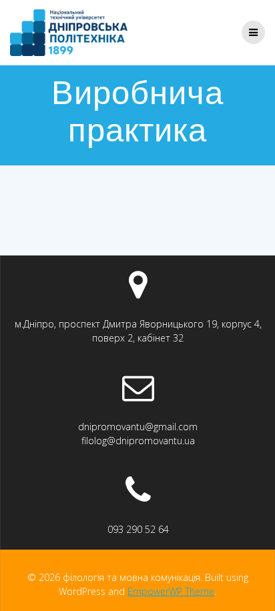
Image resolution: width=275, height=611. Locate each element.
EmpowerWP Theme (170, 591)
